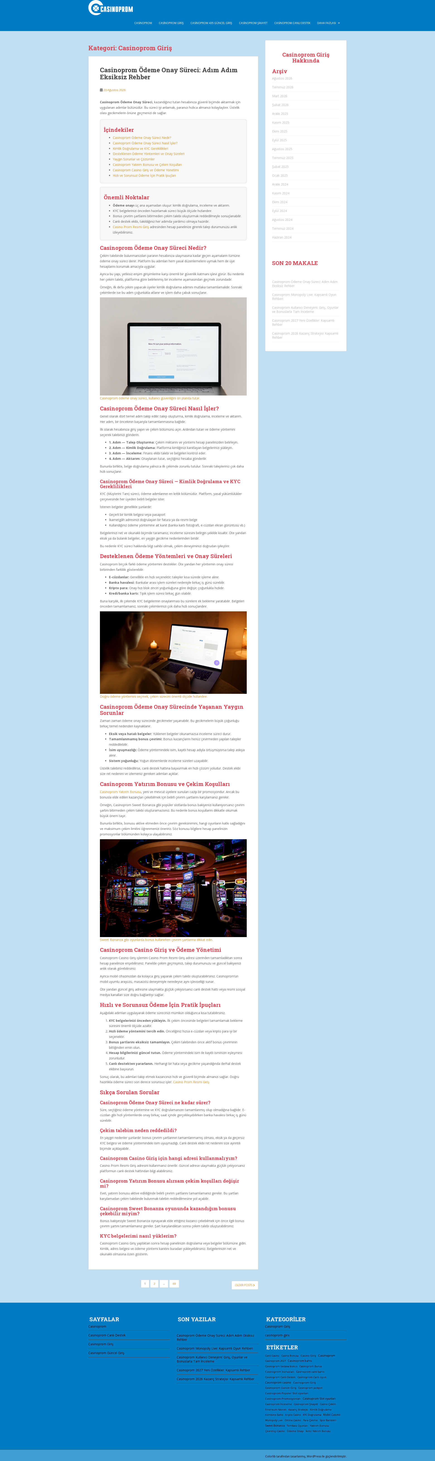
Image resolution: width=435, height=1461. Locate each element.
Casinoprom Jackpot (310, 1387)
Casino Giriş (308, 1355)
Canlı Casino (272, 1355)
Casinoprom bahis (300, 1360)
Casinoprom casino (278, 1382)
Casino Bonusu (290, 1355)
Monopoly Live (274, 1420)
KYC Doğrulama (312, 1414)
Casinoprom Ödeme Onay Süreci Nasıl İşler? (145, 143)
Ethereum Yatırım (275, 1409)
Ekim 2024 (279, 202)
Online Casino (293, 1420)
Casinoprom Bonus (310, 1366)
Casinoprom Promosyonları (283, 1398)
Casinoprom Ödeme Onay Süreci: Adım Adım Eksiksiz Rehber (169, 73)
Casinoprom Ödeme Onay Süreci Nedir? (142, 137)
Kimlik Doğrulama (320, 1409)
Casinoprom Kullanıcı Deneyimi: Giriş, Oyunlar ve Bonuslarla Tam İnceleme (305, 309)
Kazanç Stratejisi (298, 1409)
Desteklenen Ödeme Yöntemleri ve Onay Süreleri (148, 154)
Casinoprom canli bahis (310, 1371)
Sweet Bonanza (275, 1425)
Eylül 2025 (279, 140)
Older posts (244, 1285)
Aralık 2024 (280, 184)
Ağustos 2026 (282, 78)
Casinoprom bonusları (279, 1371)
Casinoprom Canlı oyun (311, 1377)
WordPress (314, 1456)
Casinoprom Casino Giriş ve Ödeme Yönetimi (146, 170)
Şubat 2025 (280, 166)
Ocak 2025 (280, 175)
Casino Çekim (328, 1404)
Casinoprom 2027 (275, 1360)
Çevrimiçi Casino (275, 1431)
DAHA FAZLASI (326, 23)
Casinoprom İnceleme (278, 1404)
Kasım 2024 (280, 193)
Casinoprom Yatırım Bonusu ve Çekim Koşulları (147, 164)
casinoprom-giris (277, 1335)
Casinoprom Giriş (171, 23)
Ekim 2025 (279, 131)
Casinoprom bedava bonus (281, 1366)
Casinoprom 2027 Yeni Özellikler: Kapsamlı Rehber (303, 322)
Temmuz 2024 (282, 228)
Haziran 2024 (281, 237)
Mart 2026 (279, 96)
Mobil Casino (331, 1414)
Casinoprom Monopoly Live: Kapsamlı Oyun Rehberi (304, 296)
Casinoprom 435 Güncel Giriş (211, 23)
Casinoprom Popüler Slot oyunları (286, 1393)
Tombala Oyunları (297, 1425)
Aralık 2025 (280, 113)
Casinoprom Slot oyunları (319, 1399)
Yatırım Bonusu (319, 1425)
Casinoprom (143, 23)
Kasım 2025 (280, 122)
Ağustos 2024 (282, 219)
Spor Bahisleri (328, 1420)
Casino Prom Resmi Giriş (131, 227)
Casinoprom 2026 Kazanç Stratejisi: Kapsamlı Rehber (305, 335)
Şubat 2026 (280, 105)
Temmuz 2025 (282, 158)
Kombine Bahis (274, 1414)
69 (174, 1284)
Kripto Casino (293, 1414)
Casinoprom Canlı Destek (292, 23)
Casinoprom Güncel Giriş (106, 1353)
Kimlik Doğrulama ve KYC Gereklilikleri (140, 148)
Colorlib (270, 1456)
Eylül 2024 (279, 211)
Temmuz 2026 (282, 87)
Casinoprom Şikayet (253, 23)
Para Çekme (310, 1420)
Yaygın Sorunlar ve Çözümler (134, 159)
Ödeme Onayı (295, 1431)
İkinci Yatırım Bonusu (318, 1431)
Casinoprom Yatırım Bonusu (120, 792)
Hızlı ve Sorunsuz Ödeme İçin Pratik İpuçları (144, 175)
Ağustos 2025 (282, 149)
